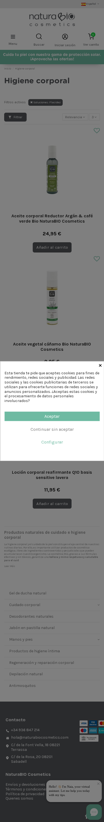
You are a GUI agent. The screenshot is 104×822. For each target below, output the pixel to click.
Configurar (52, 442)
